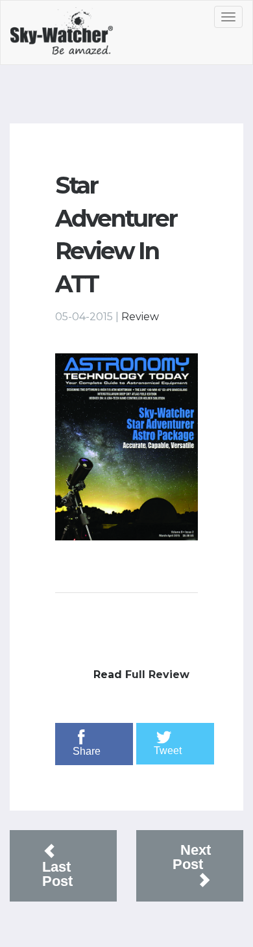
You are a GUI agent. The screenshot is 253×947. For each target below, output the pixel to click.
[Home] (76, 35)
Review (140, 316)
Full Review (157, 674)
